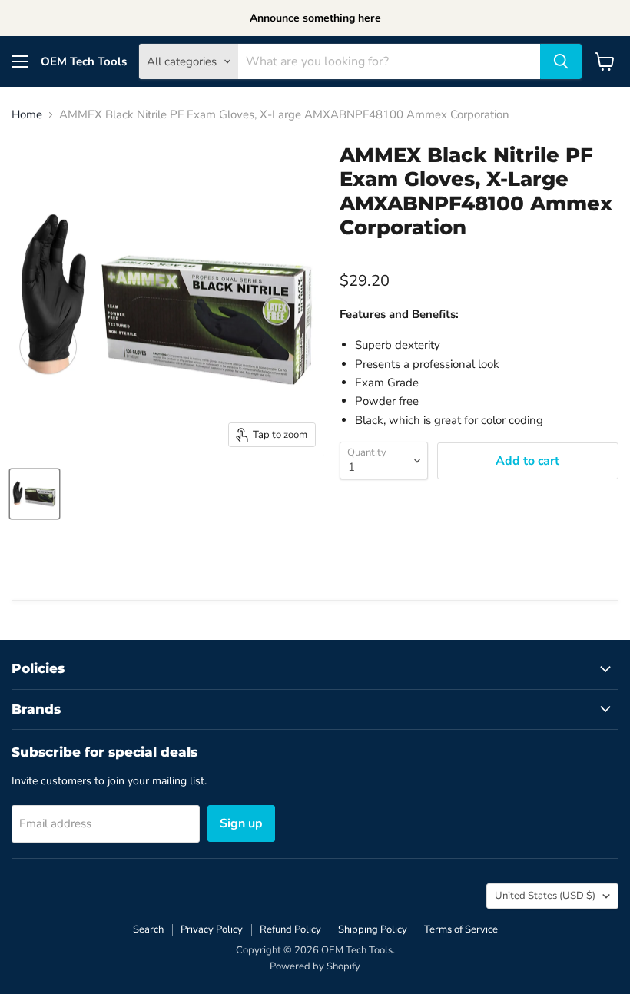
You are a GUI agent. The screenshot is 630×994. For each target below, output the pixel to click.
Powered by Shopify (315, 966)
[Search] (561, 61)
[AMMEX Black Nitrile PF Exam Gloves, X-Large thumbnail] (34, 494)
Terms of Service (461, 929)
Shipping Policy (372, 929)
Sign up (241, 823)
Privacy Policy (212, 929)
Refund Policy (290, 929)
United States (545, 896)
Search (148, 929)
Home (27, 114)
